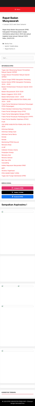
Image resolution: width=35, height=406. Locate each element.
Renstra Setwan (7, 157)
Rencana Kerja (6, 145)
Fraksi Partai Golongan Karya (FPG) (14, 111)
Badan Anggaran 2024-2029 (11, 94)
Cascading (5, 163)
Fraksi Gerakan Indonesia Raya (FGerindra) (16, 109)
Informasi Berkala (7, 129)
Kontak (4, 137)
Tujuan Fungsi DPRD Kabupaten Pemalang (16, 79)
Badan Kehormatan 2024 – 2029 (13, 97)
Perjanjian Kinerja (8, 152)
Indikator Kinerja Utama (10, 150)
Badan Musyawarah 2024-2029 (12, 91)
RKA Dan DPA (6, 160)
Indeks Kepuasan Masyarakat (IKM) (14, 165)
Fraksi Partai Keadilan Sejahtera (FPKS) (15, 119)
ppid (3, 168)
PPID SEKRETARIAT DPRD (10, 173)
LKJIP (3, 147)
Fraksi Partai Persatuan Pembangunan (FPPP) (17, 116)
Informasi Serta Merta (9, 134)
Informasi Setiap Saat (9, 132)
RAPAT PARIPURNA (11, 46)
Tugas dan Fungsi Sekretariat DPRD (14, 176)
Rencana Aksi (6, 155)
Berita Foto (8, 43)
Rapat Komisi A (10, 49)
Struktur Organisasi (8, 170)
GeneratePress (19, 403)
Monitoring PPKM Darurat (10, 142)
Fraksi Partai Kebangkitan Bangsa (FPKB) (16, 114)
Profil (3, 122)
